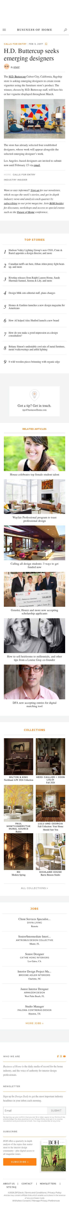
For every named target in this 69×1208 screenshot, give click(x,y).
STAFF (16, 67)
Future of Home (25, 212)
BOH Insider (56, 203)
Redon (19, 831)
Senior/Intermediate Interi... (34, 936)
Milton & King (18, 777)
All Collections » (34, 888)
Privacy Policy (39, 1119)
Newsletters (48, 1183)
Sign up (35, 190)
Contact (27, 1183)
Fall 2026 (50, 782)
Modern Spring (19, 874)
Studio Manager (34, 1006)
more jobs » (34, 1023)
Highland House (50, 872)
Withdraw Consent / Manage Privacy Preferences (36, 1200)
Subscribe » (20, 1161)
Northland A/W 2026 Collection (18, 779)
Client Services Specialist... (34, 919)
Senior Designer (34, 954)
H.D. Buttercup (17, 76)
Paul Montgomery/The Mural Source (18, 826)
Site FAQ (11, 1187)
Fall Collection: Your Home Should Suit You (50, 828)
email (37, 165)
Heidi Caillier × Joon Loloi (50, 778)
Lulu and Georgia (50, 823)
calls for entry (15, 44)
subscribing (10, 203)
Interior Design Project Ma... (34, 971)
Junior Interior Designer (34, 989)
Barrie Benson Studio (50, 874)
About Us (8, 1183)
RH (18, 872)
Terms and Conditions (35, 1192)
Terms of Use (60, 1117)
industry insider (15, 179)
